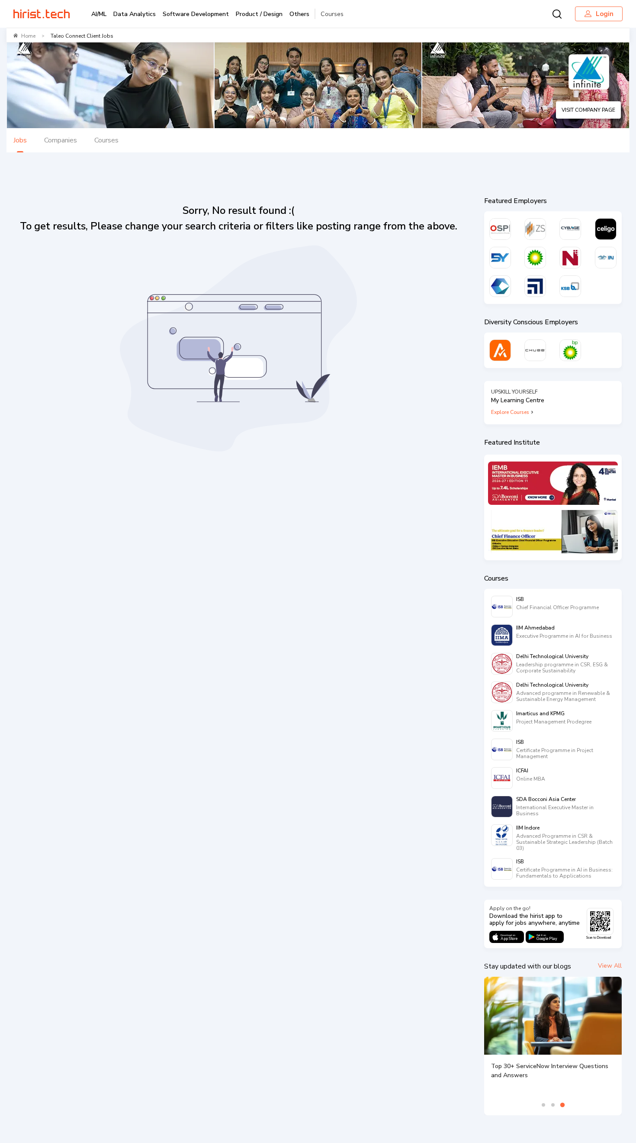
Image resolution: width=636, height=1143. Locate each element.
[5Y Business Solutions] (500, 257)
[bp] (535, 257)
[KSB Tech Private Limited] (570, 286)
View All (610, 966)
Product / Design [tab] (259, 14)
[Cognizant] (500, 286)
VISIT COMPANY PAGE (588, 110)
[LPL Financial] (535, 286)
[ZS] (535, 229)
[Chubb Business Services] (535, 350)
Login (605, 14)
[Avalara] (500, 350)
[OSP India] (500, 229)
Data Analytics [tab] (134, 14)
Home (28, 35)
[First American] (606, 257)
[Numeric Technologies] (570, 257)
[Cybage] (570, 229)
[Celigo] (606, 229)
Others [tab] (299, 14)
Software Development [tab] (196, 14)
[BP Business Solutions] (570, 350)
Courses (332, 14)
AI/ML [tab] (98, 14)
